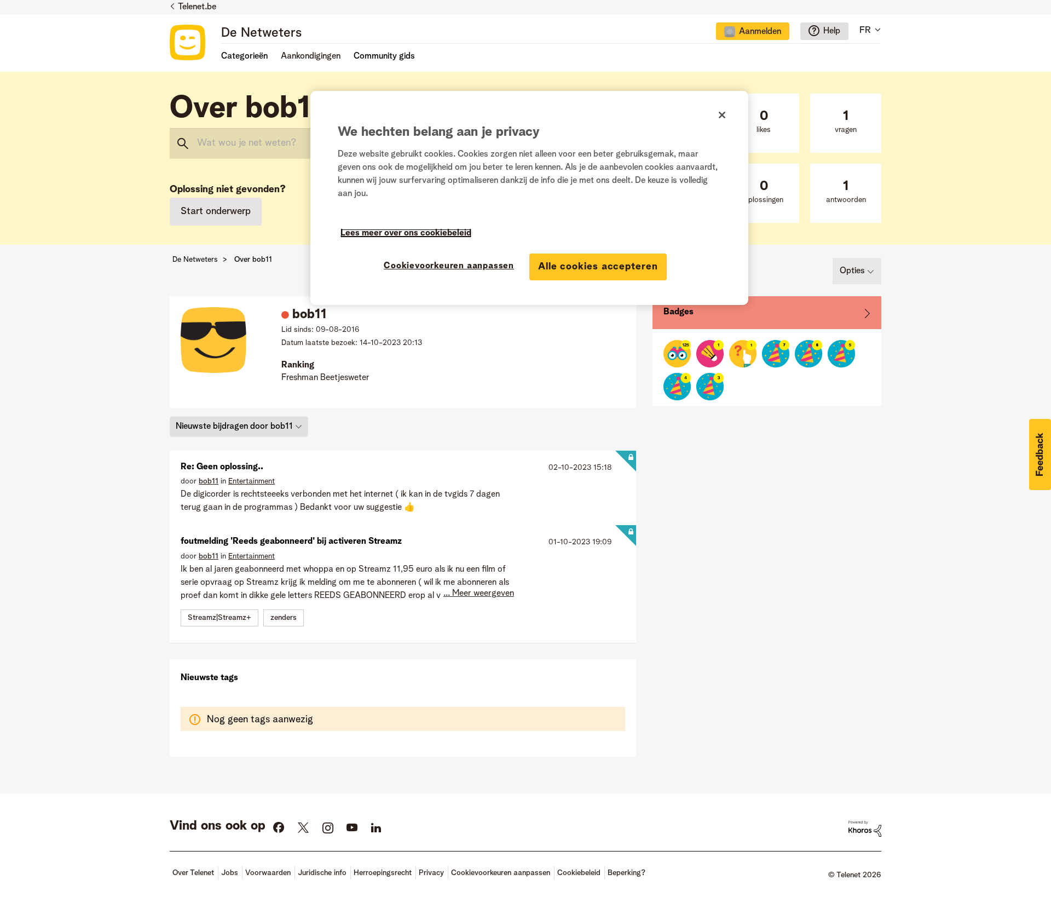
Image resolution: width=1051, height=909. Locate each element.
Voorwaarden (268, 873)
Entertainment (251, 481)
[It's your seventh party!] (775, 353)
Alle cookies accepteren (598, 267)
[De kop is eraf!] (710, 353)
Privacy (431, 873)
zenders (283, 618)
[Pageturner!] (677, 353)
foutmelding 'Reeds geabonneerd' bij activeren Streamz (291, 541)
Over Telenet (193, 873)
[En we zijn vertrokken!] (743, 353)
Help (831, 31)
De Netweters (261, 33)
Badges (678, 312)
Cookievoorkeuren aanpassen (449, 266)
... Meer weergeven (478, 593)
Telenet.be (197, 7)
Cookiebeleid (578, 873)
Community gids (384, 56)
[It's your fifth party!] (841, 353)
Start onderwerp (216, 211)
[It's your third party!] (710, 386)
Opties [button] (852, 271)
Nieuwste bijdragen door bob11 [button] (234, 426)
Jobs (229, 873)
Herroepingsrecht (383, 873)
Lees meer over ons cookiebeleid (405, 233)
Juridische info (322, 873)
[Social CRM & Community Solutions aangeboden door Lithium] (864, 829)
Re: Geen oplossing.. (222, 467)
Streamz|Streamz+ (219, 618)
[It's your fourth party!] (677, 386)
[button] (1040, 454)
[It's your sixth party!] (808, 353)
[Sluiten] (722, 115)
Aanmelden (760, 31)
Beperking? (626, 873)
